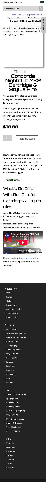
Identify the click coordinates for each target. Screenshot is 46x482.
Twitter (9, 455)
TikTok (9, 463)
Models (9, 382)
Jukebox (9, 362)
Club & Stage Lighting (15, 410)
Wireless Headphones (16, 333)
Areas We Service (14, 309)
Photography (12, 341)
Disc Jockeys (11, 329)
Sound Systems (13, 406)
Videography (11, 345)
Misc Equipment (13, 431)
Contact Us (11, 317)
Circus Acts (11, 374)
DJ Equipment (12, 398)
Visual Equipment (14, 427)
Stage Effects (12, 353)
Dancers (10, 370)
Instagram (10, 451)
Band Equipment (13, 402)
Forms (9, 297)
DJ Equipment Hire (31, 15)
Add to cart (27, 138)
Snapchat (10, 459)
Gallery (9, 301)
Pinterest (10, 467)
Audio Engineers (13, 349)
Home (13, 15)
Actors (9, 378)
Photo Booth (11, 358)
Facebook (10, 447)
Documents (11, 305)
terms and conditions (29, 258)
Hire (19, 15)
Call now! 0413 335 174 (12, 2)
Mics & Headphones (15, 419)
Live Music (11, 366)
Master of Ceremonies (16, 337)
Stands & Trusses (14, 423)
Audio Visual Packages (16, 394)
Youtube (10, 443)
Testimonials (12, 313)
